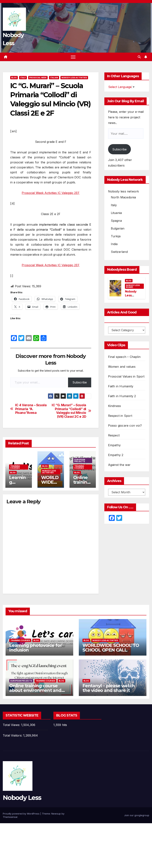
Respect (114, 435)
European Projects (79, 460)
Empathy (114, 445)
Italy (23, 78)
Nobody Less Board (133, 286)
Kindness (114, 406)
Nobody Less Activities (74, 78)
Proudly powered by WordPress (21, 813)
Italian (54, 78)
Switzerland (119, 252)
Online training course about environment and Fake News (35, 690)
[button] (139, 57)
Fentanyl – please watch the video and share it (108, 688)
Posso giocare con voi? (125, 425)
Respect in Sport (120, 416)
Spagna (116, 220)
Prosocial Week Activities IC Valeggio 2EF (51, 193)
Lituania (116, 213)
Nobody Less (22, 798)
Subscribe (79, 382)
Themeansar (10, 816)
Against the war (119, 465)
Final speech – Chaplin (124, 357)
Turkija (115, 236)
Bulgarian (118, 228)
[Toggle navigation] (73, 57)
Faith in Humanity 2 (122, 396)
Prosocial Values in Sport (126, 376)
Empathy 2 (115, 455)
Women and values (122, 366)
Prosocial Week (38, 78)
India (114, 244)
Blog (14, 78)
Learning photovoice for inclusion (35, 648)
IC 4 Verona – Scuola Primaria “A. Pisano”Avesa (31, 409)
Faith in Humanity (120, 386)
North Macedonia (123, 197)
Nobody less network (123, 191)
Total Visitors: (13, 735)
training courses (15, 467)
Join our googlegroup (136, 815)
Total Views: (12, 725)
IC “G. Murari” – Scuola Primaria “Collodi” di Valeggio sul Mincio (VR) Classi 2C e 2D (69, 410)
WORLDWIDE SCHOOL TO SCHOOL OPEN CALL (110, 648)
